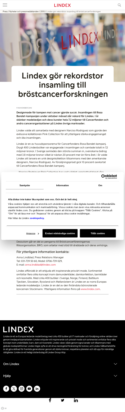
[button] (5, 5)
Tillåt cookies (98, 233)
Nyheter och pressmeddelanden (24, 11)
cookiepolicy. (37, 218)
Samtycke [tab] (25, 185)
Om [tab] (100, 185)
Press (5, 11)
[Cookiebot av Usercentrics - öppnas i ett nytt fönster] (103, 176)
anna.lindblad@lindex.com (40, 264)
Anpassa (30, 233)
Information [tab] (62, 185)
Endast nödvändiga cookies (60, 233)
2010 (42, 11)
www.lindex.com (90, 289)
